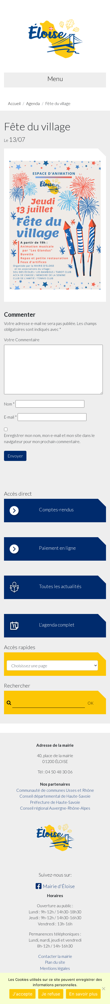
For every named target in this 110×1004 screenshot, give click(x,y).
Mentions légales (55, 968)
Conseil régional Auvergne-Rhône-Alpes (55, 808)
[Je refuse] (103, 988)
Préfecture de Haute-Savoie (55, 802)
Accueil (14, 103)
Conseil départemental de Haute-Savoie (55, 796)
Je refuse (50, 994)
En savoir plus (83, 994)
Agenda (33, 103)
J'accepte (22, 994)
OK (90, 703)
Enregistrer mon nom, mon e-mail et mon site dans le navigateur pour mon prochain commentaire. (49, 438)
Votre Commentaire (22, 339)
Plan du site (55, 962)
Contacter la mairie (55, 956)
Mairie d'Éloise (58, 886)
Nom (9, 403)
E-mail (10, 417)
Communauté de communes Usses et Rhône (55, 790)
